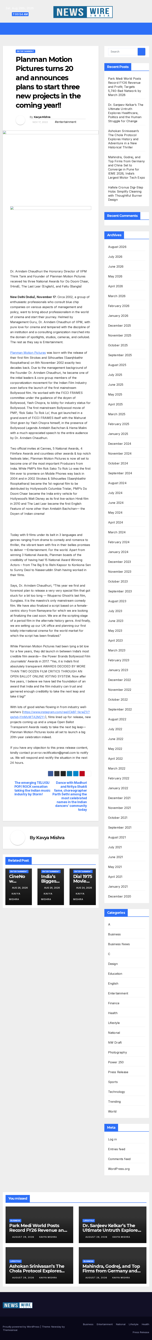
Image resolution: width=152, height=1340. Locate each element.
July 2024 (115, 493)
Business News (119, 944)
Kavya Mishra (42, 117)
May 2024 (115, 512)
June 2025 (115, 384)
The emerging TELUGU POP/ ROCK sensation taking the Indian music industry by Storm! (32, 788)
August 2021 (117, 837)
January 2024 (118, 552)
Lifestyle (114, 1023)
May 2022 (115, 749)
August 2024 (117, 483)
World (112, 1111)
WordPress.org (119, 1169)
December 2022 (119, 680)
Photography (117, 1052)
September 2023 (120, 591)
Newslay (56, 1326)
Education (115, 973)
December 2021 (119, 798)
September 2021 (120, 827)
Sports (113, 1082)
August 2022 (117, 719)
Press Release (118, 1072)
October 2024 (118, 463)
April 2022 (115, 758)
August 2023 (117, 601)
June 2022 (115, 739)
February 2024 (119, 542)
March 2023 (116, 650)
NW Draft (115, 1042)
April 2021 (115, 877)
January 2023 (118, 670)
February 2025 (118, 424)
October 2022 (118, 699)
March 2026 (117, 296)
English (113, 983)
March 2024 (117, 532)
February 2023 (118, 660)
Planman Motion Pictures (28, 352)
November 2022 (119, 690)
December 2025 (119, 325)
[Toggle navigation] (78, 28)
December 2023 (119, 562)
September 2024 (120, 473)
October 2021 (117, 817)
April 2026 (115, 286)
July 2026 (115, 256)
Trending (114, 1101)
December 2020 (119, 896)
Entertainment (25, 51)
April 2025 (115, 404)
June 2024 (116, 503)
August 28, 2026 (96, 1277)
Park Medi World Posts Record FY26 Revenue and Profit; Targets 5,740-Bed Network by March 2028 (124, 87)
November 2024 (120, 453)
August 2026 (117, 247)
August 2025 (117, 365)
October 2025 (118, 345)
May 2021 (115, 867)
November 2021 (119, 808)
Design (113, 964)
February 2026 (119, 306)
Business (114, 934)
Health (113, 1013)
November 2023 (119, 571)
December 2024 (119, 443)
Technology (116, 1092)
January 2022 (118, 788)
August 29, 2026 (23, 1237)
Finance (113, 1003)
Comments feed (119, 1159)
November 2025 (119, 335)
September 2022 (120, 709)
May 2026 (115, 276)
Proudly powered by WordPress (21, 1326)
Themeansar (10, 1329)
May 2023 (115, 630)
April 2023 (115, 640)
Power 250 (116, 1062)
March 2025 (116, 414)
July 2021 (115, 847)
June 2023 (115, 621)
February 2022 (118, 778)
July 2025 (115, 375)
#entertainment (65, 122)
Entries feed (116, 1149)
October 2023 (118, 581)
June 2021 (115, 857)
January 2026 (118, 316)
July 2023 (115, 611)
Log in (112, 1139)
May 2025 (115, 394)
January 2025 (118, 434)
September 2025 (120, 355)
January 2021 (118, 886)
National (114, 1033)
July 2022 (115, 729)
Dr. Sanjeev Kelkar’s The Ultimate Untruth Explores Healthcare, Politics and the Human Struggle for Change (125, 113)
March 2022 (116, 768)
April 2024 (115, 522)
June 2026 (116, 266)
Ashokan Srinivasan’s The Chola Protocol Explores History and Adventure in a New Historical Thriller (123, 139)
